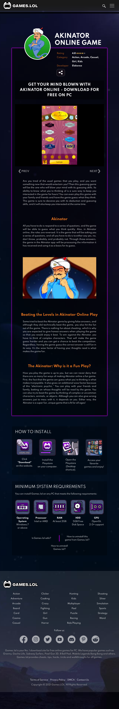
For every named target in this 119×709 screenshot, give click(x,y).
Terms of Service (39, 680)
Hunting (73, 594)
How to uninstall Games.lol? (59, 547)
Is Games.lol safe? (41, 538)
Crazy (45, 604)
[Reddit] (95, 640)
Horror (45, 623)
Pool (74, 608)
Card (16, 613)
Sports (102, 608)
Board (16, 608)
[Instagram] (36, 640)
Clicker (45, 594)
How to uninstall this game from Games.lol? (77, 538)
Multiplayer (74, 604)
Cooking (45, 599)
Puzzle (73, 613)
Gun (45, 618)
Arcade (85, 57)
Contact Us (83, 680)
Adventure (16, 599)
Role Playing (74, 623)
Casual (94, 57)
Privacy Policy (57, 680)
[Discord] (71, 640)
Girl (74, 61)
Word (102, 618)
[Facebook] (23, 640)
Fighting (45, 608)
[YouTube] (59, 640)
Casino (16, 618)
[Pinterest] (83, 640)
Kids (80, 61)
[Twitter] (48, 640)
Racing (74, 618)
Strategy (102, 613)
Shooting (103, 594)
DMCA (71, 680)
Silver (102, 599)
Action (75, 57)
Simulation (102, 604)
